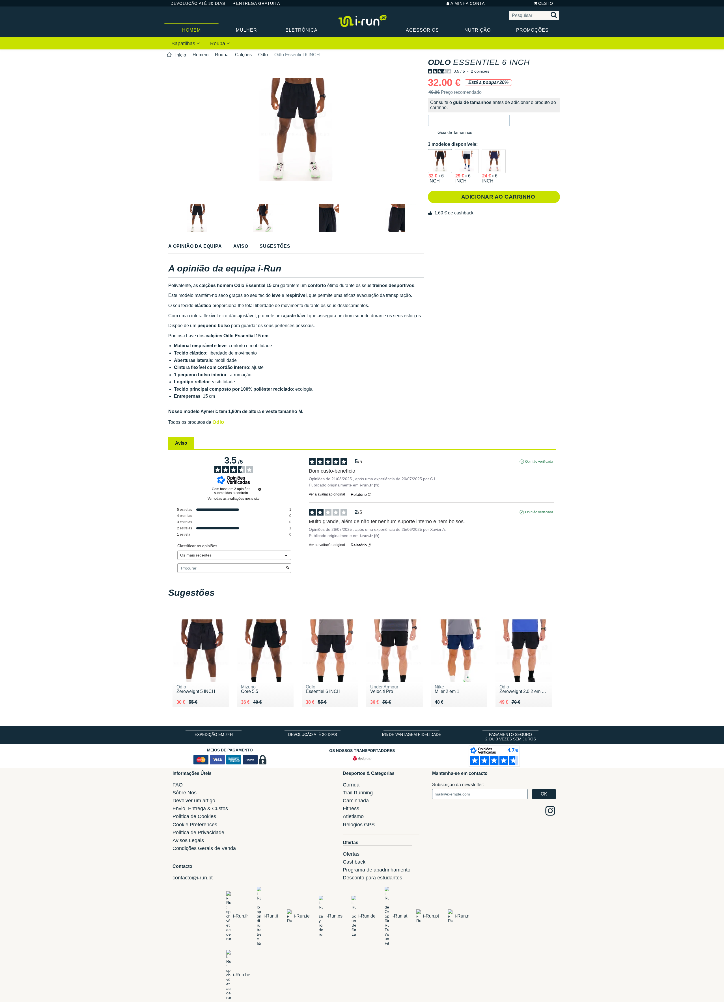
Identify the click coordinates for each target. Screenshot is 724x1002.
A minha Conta (468, 3)
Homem (191, 30)
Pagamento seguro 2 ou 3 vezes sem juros (510, 736)
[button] (469, 120)
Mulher (246, 30)
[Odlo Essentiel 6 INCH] (440, 161)
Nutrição (477, 30)
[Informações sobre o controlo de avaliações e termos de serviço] (259, 489)
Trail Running (358, 792)
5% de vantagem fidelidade (411, 734)
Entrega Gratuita (258, 3)
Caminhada (356, 800)
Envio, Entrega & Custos (200, 808)
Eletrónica (301, 30)
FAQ (178, 785)
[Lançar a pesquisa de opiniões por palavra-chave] (287, 568)
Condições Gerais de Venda (204, 848)
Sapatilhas (184, 43)
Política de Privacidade (198, 832)
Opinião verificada (539, 462)
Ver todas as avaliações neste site (234, 499)
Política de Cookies (194, 816)
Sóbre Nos (185, 792)
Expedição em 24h (214, 734)
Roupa (218, 43)
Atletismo (353, 816)
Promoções (532, 30)
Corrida (351, 785)
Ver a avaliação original (327, 494)
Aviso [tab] (181, 443)
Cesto (545, 3)
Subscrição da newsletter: (458, 784)
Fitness (351, 808)
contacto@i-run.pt (193, 878)
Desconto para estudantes (372, 878)
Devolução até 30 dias (198, 3)
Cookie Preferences (195, 824)
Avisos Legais (188, 840)
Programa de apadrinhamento (376, 870)
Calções (243, 54)
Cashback (354, 862)
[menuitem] (185, 43)
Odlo (263, 54)
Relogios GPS (359, 824)
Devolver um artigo (194, 800)
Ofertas (351, 854)
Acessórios (422, 30)
